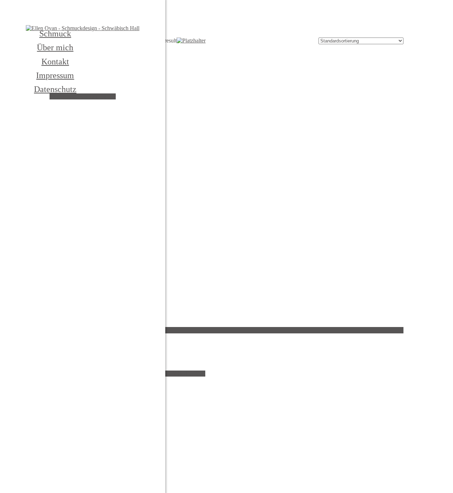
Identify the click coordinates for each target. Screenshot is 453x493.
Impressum (55, 75)
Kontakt (55, 61)
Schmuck (55, 33)
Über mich (55, 47)
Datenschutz (55, 89)
